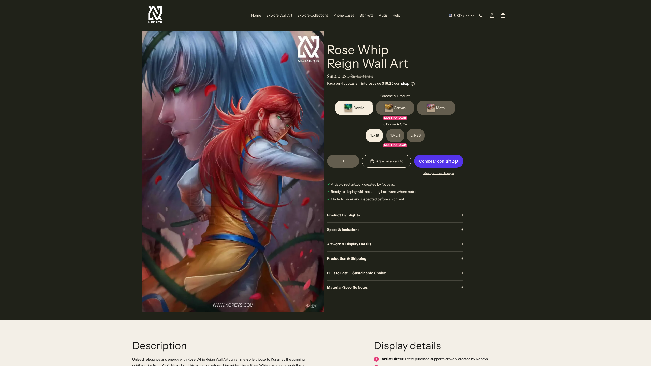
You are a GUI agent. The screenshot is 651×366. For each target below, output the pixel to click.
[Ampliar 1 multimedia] (233, 171)
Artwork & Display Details (395, 244)
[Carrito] (503, 15)
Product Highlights (395, 215)
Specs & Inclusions (395, 229)
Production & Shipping (395, 258)
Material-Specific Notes (395, 287)
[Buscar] (481, 15)
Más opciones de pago (438, 173)
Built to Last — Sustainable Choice (395, 273)
